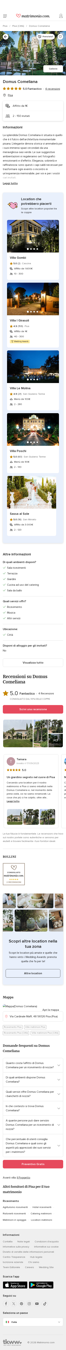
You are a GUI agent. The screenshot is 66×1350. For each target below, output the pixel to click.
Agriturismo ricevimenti (15, 1207)
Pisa (5, 25)
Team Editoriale (11, 1267)
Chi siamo (33, 1262)
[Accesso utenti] (61, 16)
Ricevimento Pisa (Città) (16, 1033)
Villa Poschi (18, 451)
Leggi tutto (10, 183)
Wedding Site (46, 1267)
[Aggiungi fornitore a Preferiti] (60, 37)
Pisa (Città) (18, 25)
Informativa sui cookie (46, 1246)
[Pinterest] (21, 1304)
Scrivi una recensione (33, 709)
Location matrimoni (41, 1219)
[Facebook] (6, 1304)
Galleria (53, 68)
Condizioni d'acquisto (47, 1241)
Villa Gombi (18, 258)
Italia (14, 1322)
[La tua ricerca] (5, 37)
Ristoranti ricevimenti (14, 1213)
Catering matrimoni (41, 1213)
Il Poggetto (23, 1177)
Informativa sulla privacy (16, 1246)
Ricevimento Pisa (12, 1027)
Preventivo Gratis (33, 1164)
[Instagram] (29, 1304)
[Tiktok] (45, 1304)
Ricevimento (11, 1201)
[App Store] (15, 1287)
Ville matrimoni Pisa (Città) (45, 1033)
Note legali (23, 1241)
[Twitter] (14, 1304)
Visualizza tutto (33, 662)
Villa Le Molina (20, 388)
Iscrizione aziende (13, 1262)
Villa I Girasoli (19, 320)
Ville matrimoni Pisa (35, 1027)
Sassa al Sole (19, 514)
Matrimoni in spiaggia (14, 1219)
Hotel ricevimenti (42, 1207)
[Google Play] (41, 1287)
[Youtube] (37, 1304)
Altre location (33, 973)
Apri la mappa (50, 1010)
